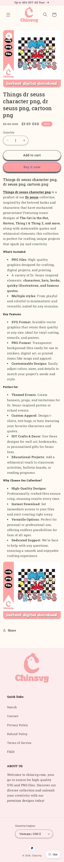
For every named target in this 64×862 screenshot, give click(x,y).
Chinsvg (37, 855)
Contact (12, 716)
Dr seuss (32, 197)
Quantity (9, 132)
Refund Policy (17, 734)
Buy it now (32, 167)
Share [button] (12, 630)
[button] (8, 14)
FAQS (11, 751)
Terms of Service (19, 743)
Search (12, 707)
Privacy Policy (17, 725)
